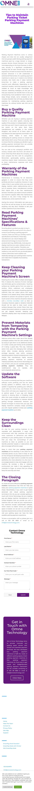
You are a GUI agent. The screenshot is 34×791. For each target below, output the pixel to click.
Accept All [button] (18, 787)
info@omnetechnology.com (10, 522)
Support (5, 733)
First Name (8, 538)
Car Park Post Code (10, 571)
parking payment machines (18, 488)
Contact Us (6, 726)
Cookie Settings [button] (7, 787)
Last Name (8, 546)
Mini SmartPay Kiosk (9, 748)
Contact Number (10, 563)
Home (5, 721)
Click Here (17, 678)
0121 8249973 (8, 766)
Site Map (6, 730)
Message (7, 579)
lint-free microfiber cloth (15, 301)
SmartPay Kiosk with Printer (12, 746)
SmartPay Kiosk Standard (11, 743)
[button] (10, 595)
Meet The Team (8, 723)
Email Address (9, 554)
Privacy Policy (7, 728)
